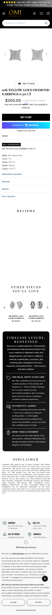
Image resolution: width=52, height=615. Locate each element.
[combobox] (26, 23)
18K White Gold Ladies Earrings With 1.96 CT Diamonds (22, 317)
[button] (45, 579)
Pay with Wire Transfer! (33, 101)
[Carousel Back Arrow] (5, 54)
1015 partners (18, 553)
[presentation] (4, 307)
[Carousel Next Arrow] (46, 54)
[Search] (46, 23)
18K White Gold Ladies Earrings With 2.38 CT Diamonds (42, 317)
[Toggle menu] (3, 13)
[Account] (34, 13)
